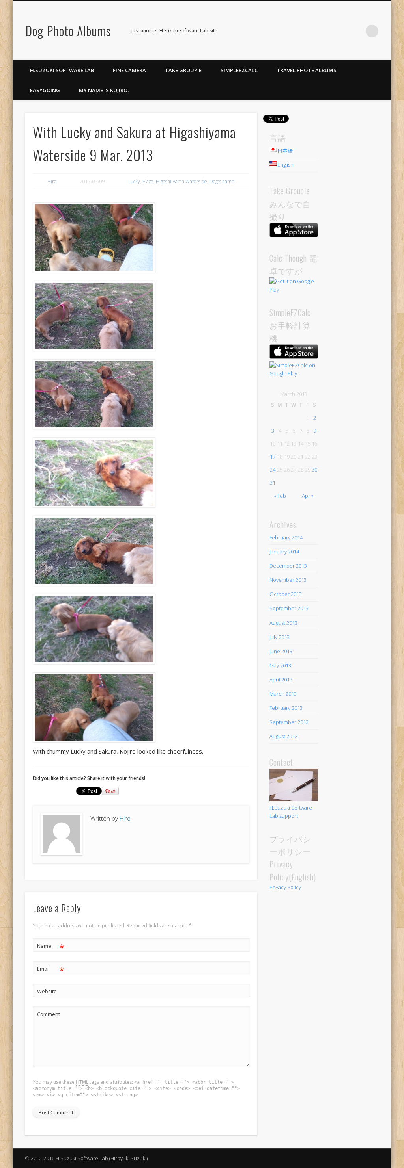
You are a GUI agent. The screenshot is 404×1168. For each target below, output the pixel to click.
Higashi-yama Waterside (181, 181)
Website (47, 991)
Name (50, 947)
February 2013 (286, 707)
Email (50, 970)
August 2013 (283, 622)
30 (314, 469)
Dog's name (221, 181)
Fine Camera (129, 70)
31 (272, 482)
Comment (48, 1014)
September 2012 (289, 722)
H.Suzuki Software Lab (62, 70)
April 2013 (280, 679)
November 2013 (288, 579)
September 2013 (289, 608)
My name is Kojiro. (104, 90)
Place (147, 181)
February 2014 (286, 537)
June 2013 (280, 651)
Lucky (134, 181)
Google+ (356, 31)
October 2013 (285, 594)
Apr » (308, 495)
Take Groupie (183, 70)
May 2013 (280, 665)
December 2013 (288, 565)
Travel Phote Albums (307, 70)
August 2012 (283, 736)
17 (272, 456)
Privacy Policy (285, 887)
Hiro (51, 181)
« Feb (280, 495)
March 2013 (283, 693)
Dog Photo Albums (68, 30)
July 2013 (279, 637)
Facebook (339, 31)
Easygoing (45, 90)
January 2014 (284, 551)
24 (272, 469)
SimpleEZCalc (239, 70)
